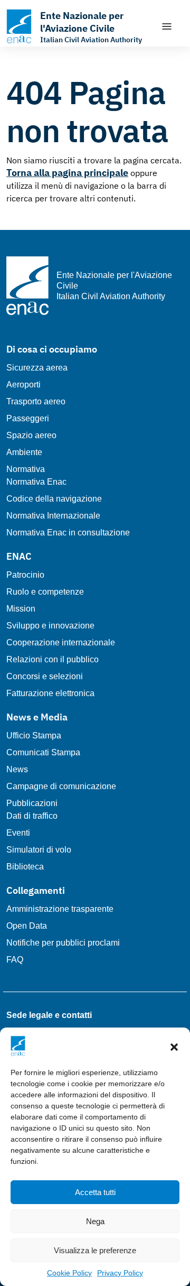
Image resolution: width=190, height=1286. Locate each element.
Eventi (18, 832)
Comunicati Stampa (43, 752)
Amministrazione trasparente (59, 908)
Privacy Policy (120, 1273)
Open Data (26, 925)
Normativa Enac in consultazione (68, 532)
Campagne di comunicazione (61, 786)
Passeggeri (27, 418)
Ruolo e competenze (45, 591)
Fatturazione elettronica (50, 693)
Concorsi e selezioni (44, 676)
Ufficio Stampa (33, 735)
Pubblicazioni (32, 803)
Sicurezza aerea (37, 367)
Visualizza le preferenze (95, 1250)
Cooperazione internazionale (60, 642)
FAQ (14, 959)
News (17, 769)
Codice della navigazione (54, 498)
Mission (20, 608)
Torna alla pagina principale (67, 172)
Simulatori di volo (38, 849)
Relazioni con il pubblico (52, 659)
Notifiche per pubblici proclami (63, 942)
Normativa (25, 469)
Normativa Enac (36, 481)
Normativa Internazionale (53, 515)
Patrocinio (25, 574)
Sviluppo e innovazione (50, 625)
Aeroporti (23, 384)
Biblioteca (25, 866)
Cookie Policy (69, 1273)
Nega (95, 1221)
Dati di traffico (32, 815)
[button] (174, 1046)
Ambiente (24, 452)
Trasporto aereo (35, 401)
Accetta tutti (95, 1192)
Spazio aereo (31, 435)
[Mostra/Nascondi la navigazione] (166, 26)
